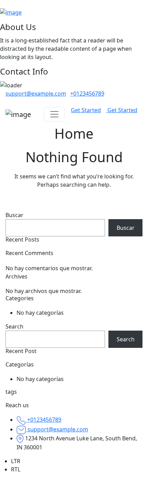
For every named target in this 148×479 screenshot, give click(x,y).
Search (14, 326)
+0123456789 (87, 93)
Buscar (14, 215)
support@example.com (36, 93)
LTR (15, 461)
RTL (15, 469)
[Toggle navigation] (54, 114)
